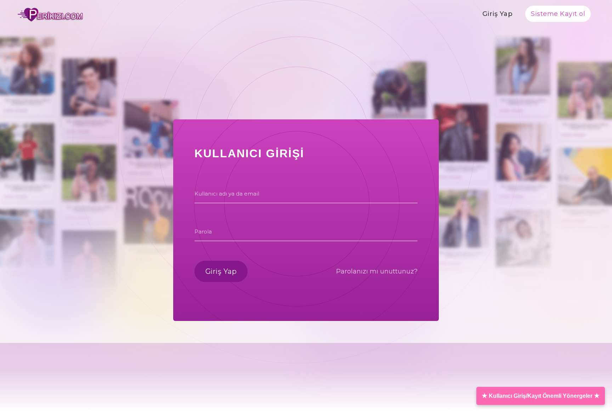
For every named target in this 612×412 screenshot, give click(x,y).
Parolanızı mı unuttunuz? (377, 271)
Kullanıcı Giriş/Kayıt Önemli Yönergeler (541, 395)
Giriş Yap (497, 14)
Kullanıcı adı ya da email (226, 193)
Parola (203, 231)
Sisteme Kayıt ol (558, 14)
